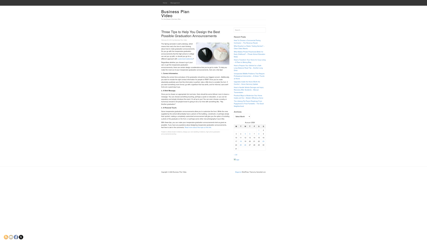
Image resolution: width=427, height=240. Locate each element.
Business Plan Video (175, 13)
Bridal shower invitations (175, 132)
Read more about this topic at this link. (198, 127)
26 (245, 145)
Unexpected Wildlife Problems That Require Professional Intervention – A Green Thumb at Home (249, 76)
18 (241, 141)
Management (175, 3)
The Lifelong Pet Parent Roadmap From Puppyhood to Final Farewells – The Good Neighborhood (249, 103)
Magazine (238, 172)
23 (263, 141)
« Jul (235, 154)
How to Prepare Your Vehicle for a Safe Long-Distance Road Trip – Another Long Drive (248, 68)
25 (241, 145)
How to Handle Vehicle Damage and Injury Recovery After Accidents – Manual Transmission (249, 89)
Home (165, 3)
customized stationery (185, 59)
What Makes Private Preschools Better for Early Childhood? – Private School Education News (249, 54)
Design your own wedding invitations (194, 132)
